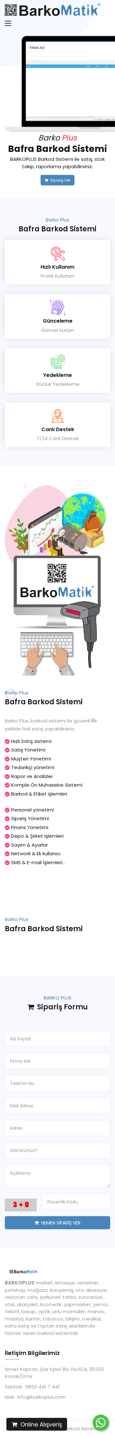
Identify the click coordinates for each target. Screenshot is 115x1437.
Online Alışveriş (39, 1424)
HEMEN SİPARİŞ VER (59, 1223)
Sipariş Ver (59, 180)
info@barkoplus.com (41, 1397)
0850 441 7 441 (42, 1386)
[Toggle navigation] (8, 25)
